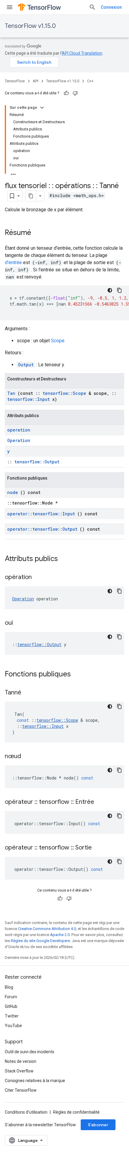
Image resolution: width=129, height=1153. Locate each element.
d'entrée (13, 262)
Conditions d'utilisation (26, 1112)
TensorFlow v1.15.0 (30, 26)
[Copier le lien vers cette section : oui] (20, 623)
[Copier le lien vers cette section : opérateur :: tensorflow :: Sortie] (99, 848)
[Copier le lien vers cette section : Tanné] (29, 693)
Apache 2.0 (60, 934)
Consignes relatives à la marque (35, 1080)
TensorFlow (15, 81)
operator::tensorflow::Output (42, 529)
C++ (90, 81)
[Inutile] (75, 93)
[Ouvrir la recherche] (92, 7)
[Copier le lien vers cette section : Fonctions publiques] (79, 674)
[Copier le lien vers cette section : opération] (39, 577)
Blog (9, 987)
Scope (57, 340)
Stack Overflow (19, 1071)
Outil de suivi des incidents (29, 1051)
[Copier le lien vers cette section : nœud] (28, 756)
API (35, 81)
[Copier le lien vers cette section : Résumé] (37, 233)
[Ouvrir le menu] (10, 7)
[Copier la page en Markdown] (31, 196)
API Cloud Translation (82, 53)
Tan (11, 393)
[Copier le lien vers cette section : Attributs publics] (66, 559)
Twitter (12, 1016)
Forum (11, 996)
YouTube (13, 1025)
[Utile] (66, 93)
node (12, 492)
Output (26, 365)
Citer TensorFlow (21, 1090)
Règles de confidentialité (76, 1112)
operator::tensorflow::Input (41, 514)
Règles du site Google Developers (40, 940)
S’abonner (98, 1124)
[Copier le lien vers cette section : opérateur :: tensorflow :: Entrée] (102, 802)
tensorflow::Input (28, 399)
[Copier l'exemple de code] (119, 290)
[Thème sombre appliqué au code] (110, 290)
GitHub (11, 1006)
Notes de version (20, 1061)
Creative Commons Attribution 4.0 (47, 928)
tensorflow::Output (36, 462)
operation (18, 430)
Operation (18, 440)
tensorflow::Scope (64, 393)
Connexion (111, 7)
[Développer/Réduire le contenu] (42, 107)
